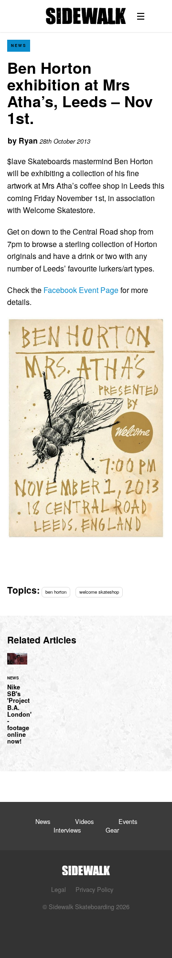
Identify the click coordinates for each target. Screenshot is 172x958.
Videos (84, 821)
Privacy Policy (94, 889)
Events (127, 821)
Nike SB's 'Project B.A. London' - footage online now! (17, 704)
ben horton (55, 591)
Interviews (67, 829)
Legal (58, 889)
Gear (112, 829)
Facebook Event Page (80, 289)
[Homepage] (86, 867)
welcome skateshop (99, 591)
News (18, 45)
